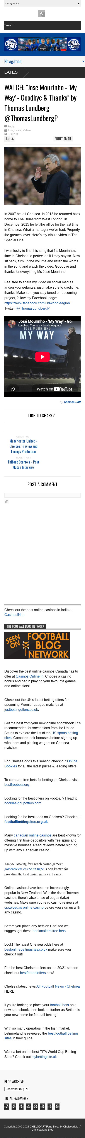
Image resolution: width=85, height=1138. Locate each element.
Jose (10, 130)
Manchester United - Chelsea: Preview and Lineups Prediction (23, 446)
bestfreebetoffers (33, 973)
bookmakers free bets (49, 931)
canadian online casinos (32, 835)
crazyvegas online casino (24, 907)
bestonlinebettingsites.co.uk (25, 949)
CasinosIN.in (14, 615)
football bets (59, 1005)
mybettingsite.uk (44, 1057)
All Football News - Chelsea (58, 986)
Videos (27, 130)
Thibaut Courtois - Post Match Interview (23, 464)
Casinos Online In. (30, 676)
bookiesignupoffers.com (22, 803)
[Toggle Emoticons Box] (6, 501)
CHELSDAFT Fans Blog (44, 1126)
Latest (12, 72)
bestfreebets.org (16, 784)
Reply (10, 126)
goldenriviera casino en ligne (24, 868)
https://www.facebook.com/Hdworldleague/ (37, 303)
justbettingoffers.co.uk (21, 709)
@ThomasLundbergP (33, 308)
